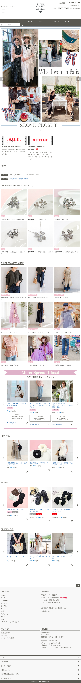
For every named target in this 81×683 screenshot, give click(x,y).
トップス (4, 603)
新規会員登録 (5, 633)
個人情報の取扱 (6, 678)
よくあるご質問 (6, 666)
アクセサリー (5, 614)
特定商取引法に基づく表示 (10, 674)
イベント (4, 595)
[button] (3, 403)
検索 (22, 24)
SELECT (4, 616)
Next (78, 79)
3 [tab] (42, 130)
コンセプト (30, 21)
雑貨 (2, 611)
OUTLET (4, 619)
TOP (2, 21)
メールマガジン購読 (7, 638)
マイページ (55, 21)
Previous (2, 79)
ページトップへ (78, 585)
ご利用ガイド (5, 661)
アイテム (16, 21)
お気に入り (42, 21)
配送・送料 (45, 591)
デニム (3, 608)
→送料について (46, 611)
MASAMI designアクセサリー (10, 622)
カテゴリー (5, 591)
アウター (4, 598)
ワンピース (4, 600)
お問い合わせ (5, 670)
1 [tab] (39, 130)
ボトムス (4, 606)
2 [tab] (40, 130)
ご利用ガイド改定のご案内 (19, 179)
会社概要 (45, 629)
